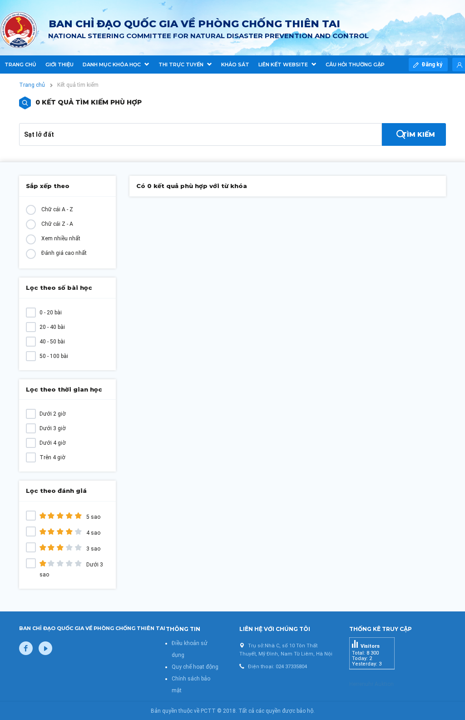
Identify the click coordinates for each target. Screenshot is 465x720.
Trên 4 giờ (52, 457)
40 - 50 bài (52, 341)
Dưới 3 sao (71, 569)
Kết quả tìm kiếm (78, 85)
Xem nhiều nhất (60, 238)
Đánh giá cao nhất (64, 253)
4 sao (92, 533)
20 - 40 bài (52, 327)
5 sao (92, 517)
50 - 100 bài (54, 356)
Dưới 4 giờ (53, 443)
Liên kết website (283, 64)
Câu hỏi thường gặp (355, 64)
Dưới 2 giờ (53, 414)
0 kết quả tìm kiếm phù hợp (88, 102)
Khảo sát (235, 64)
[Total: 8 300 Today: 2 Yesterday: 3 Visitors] (372, 676)
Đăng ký (432, 64)
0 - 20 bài (51, 312)
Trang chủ (20, 64)
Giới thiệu (59, 64)
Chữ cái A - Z (57, 209)
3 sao (92, 549)
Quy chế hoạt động (195, 667)
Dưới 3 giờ (53, 428)
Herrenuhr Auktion (371, 684)
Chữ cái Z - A (57, 224)
